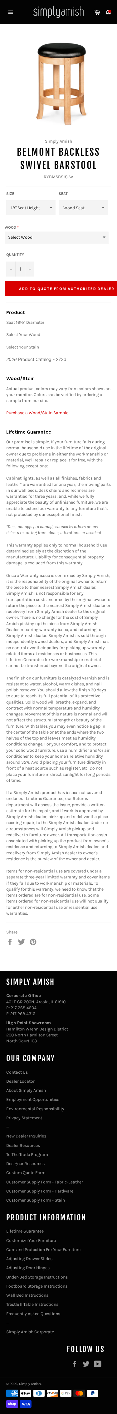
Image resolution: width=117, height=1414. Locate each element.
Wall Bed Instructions (27, 1295)
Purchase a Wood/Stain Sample (37, 412)
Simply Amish (30, 1384)
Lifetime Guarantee (25, 1231)
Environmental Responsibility (35, 1108)
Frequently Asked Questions (33, 1313)
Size (10, 193)
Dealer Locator (20, 1081)
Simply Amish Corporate (30, 1332)
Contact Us (17, 1072)
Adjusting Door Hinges (28, 1267)
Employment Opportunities (32, 1099)
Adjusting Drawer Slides (29, 1258)
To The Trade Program (27, 1154)
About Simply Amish (26, 1090)
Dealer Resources (23, 1145)
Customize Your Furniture (31, 1240)
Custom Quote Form (26, 1172)
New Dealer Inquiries (26, 1136)
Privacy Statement (24, 1118)
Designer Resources (25, 1163)
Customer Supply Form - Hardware (39, 1191)
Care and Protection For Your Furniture (43, 1249)
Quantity (15, 254)
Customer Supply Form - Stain (35, 1200)
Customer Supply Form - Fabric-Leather (44, 1182)
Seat (63, 193)
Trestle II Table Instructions (32, 1304)
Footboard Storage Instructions (36, 1286)
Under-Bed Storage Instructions (37, 1277)
